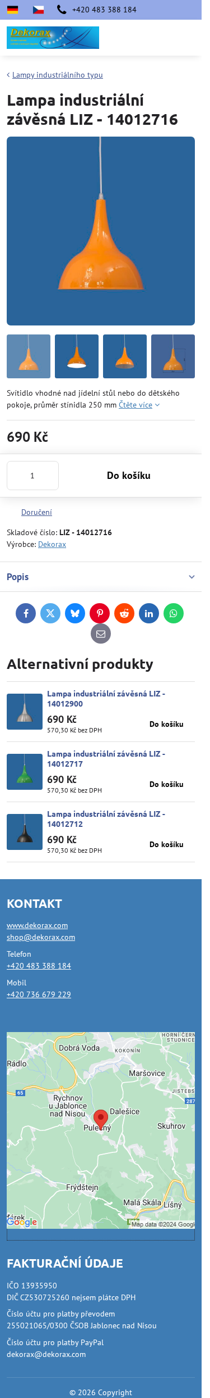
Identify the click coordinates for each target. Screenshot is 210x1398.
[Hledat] (134, 37)
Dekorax (52, 544)
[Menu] (188, 37)
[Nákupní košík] (161, 37)
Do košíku (129, 475)
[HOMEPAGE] (38, 10)
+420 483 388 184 (39, 966)
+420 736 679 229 (39, 994)
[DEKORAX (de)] (16, 10)
